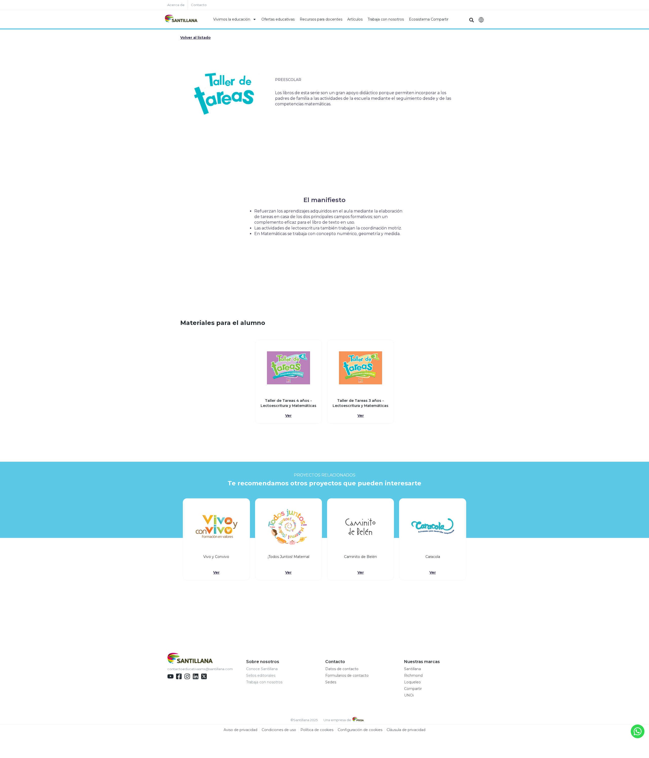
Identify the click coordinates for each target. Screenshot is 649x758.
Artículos (355, 19)
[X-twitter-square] (204, 676)
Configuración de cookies (360, 730)
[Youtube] (170, 676)
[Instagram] (187, 676)
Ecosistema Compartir (428, 19)
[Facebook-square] (179, 676)
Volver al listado (195, 37)
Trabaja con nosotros (386, 19)
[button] (471, 20)
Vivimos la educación (231, 19)
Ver (288, 415)
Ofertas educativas (278, 19)
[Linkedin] (195, 676)
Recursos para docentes (321, 19)
